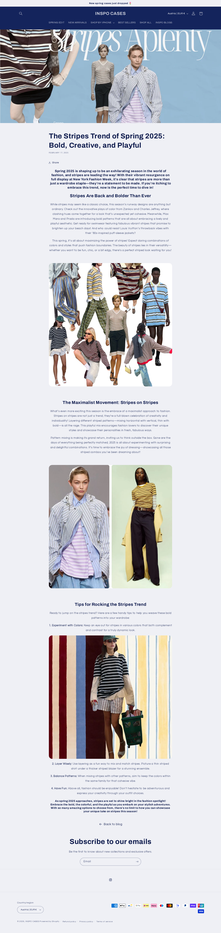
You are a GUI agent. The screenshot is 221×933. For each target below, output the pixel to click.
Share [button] (55, 162)
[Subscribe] (137, 862)
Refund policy (69, 921)
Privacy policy (86, 921)
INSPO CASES (32, 921)
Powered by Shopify (49, 921)
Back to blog (113, 824)
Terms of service (104, 921)
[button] (21, 13)
